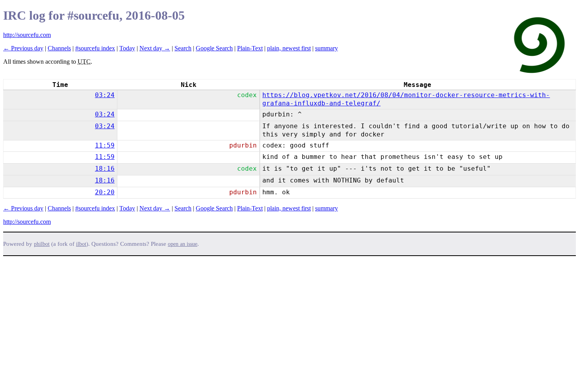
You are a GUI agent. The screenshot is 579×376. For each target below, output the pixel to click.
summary (326, 48)
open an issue (182, 244)
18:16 (105, 168)
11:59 (105, 145)
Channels (59, 48)
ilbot (81, 244)
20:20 (105, 192)
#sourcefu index (95, 48)
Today (127, 48)
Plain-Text (250, 48)
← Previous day (23, 48)
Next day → (154, 48)
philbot (42, 244)
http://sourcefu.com (27, 34)
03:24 (105, 95)
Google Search (214, 48)
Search (182, 48)
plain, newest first (289, 48)
